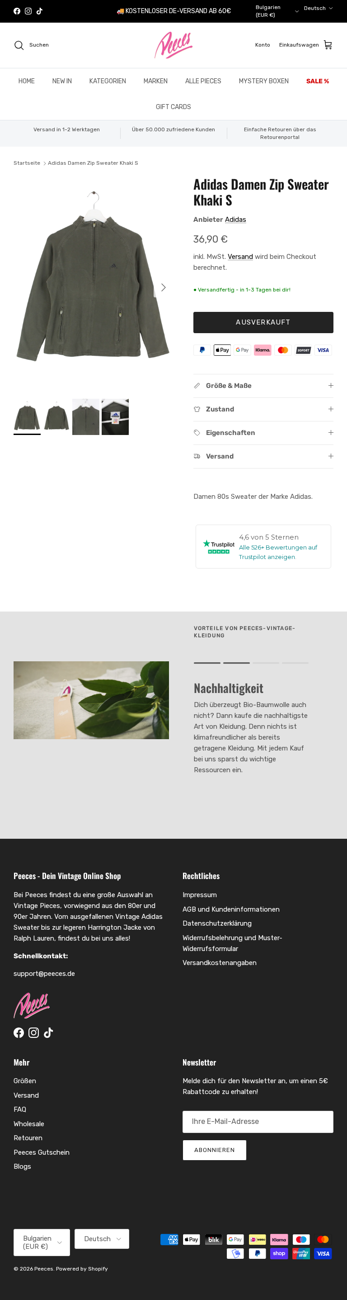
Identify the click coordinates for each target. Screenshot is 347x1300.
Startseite (27, 163)
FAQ (20, 1109)
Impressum (200, 895)
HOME (27, 81)
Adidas (235, 219)
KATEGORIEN (107, 81)
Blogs (22, 1166)
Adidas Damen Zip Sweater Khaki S (93, 163)
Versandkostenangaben (220, 963)
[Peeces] (174, 45)
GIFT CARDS (173, 107)
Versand (240, 257)
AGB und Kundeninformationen (231, 909)
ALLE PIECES (203, 81)
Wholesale (29, 1124)
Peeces (43, 1269)
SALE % (317, 81)
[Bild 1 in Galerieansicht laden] (94, 283)
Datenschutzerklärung (217, 923)
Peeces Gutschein (42, 1152)
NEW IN (62, 81)
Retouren (28, 1138)
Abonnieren (214, 1150)
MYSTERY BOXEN (264, 81)
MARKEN (156, 81)
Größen (25, 1081)
